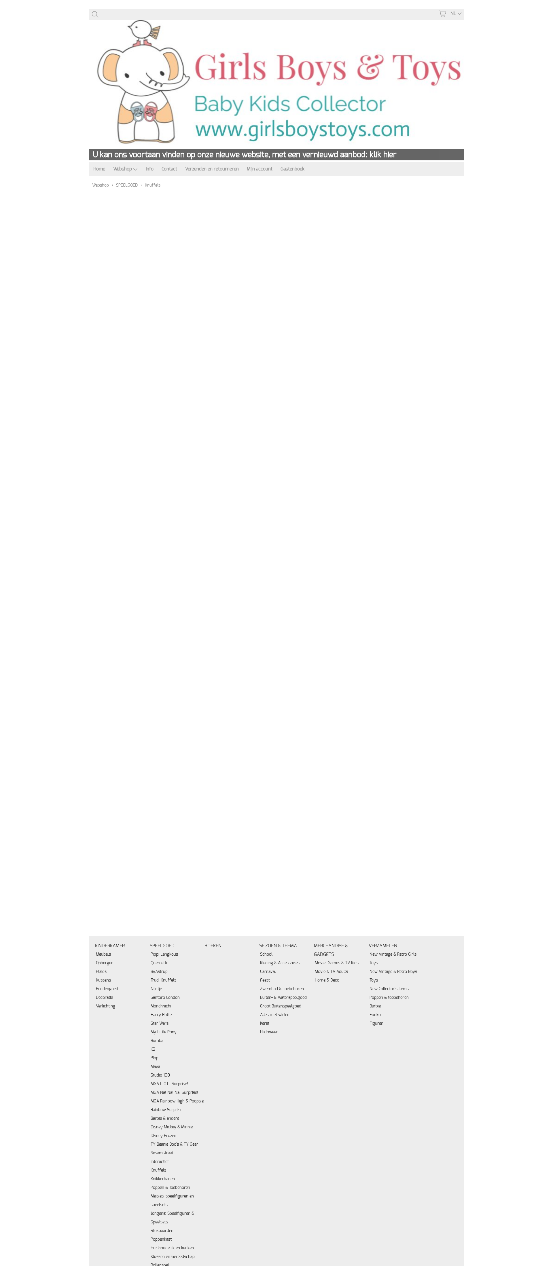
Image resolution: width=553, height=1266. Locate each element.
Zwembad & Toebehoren (282, 989)
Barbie (375, 1006)
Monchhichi (161, 1006)
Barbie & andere (165, 1118)
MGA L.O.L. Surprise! (169, 1084)
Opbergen (104, 963)
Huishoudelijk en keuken (172, 1248)
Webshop (122, 169)
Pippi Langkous (164, 954)
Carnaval (268, 971)
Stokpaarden (162, 1231)
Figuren (376, 1023)
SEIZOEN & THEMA (278, 946)
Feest (265, 980)
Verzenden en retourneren (212, 169)
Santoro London (165, 997)
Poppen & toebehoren (389, 997)
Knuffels (158, 1170)
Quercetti (159, 963)
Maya (155, 1066)
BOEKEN (212, 946)
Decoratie (104, 997)
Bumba (157, 1041)
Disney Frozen (163, 1136)
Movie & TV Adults (331, 971)
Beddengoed (107, 989)
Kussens (103, 980)
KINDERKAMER (110, 946)
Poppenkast (161, 1239)
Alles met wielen (274, 1015)
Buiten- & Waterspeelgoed (283, 997)
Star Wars (159, 1023)
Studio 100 (160, 1075)
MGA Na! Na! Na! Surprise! (174, 1092)
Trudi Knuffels (163, 980)
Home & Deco (327, 980)
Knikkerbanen (163, 1179)
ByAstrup (159, 971)
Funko (375, 1015)
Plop (154, 1058)
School (266, 954)
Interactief (160, 1161)
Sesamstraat (162, 1153)
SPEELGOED (127, 185)
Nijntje (156, 989)
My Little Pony (164, 1032)
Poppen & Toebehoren (170, 1187)
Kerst (264, 1023)
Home (99, 169)
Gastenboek (292, 169)
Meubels (103, 954)
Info (150, 169)
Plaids (101, 971)
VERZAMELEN (383, 946)
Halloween (269, 1032)
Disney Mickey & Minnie (172, 1127)
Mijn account (259, 169)
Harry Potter (162, 1015)
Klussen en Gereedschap (173, 1256)
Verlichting (105, 1006)
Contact (169, 169)
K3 (153, 1049)
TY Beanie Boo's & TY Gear (174, 1144)
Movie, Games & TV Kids (337, 963)
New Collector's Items (389, 989)
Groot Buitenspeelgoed (280, 1006)
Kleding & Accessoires (280, 963)
